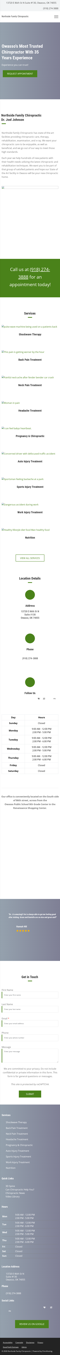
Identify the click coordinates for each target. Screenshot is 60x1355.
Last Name (7, 1004)
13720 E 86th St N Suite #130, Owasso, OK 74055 (31, 2)
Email (5, 1018)
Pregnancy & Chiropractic (19, 1145)
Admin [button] (24, 1346)
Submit (30, 1094)
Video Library (12, 1196)
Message (6, 1047)
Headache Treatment (17, 1139)
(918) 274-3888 (50, 8)
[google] (5, 698)
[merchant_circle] (54, 698)
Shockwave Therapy (16, 1122)
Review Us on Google (31, 1323)
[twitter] (28, 698)
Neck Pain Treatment (17, 1133)
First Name (7, 990)
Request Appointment (20, 73)
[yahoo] (49, 698)
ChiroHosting (47, 1350)
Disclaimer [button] (30, 1342)
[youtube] (33, 698)
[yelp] (16, 698)
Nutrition (10, 1167)
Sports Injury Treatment (18, 1156)
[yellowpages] (44, 698)
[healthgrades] (39, 698)
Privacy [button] (40, 1342)
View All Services (30, 558)
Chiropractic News (14, 1192)
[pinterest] (22, 698)
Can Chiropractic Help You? (19, 1189)
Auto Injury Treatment (17, 1150)
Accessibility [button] (7, 1342)
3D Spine (9, 1186)
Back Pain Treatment (17, 1128)
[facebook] (11, 698)
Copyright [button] (19, 1342)
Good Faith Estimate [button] (11, 1346)
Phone (5, 1032)
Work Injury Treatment (18, 1162)
